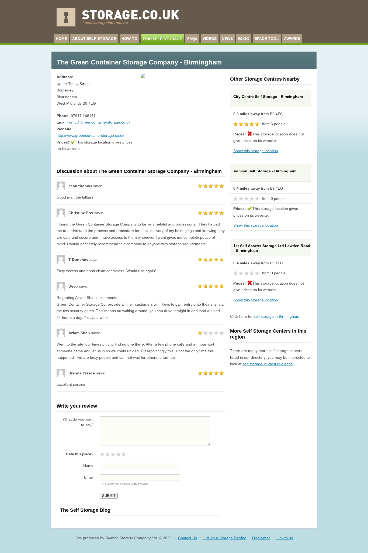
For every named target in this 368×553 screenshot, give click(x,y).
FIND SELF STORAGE (162, 39)
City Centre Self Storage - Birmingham (268, 96)
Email (88, 477)
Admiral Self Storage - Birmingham (264, 171)
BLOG (243, 38)
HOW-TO (129, 38)
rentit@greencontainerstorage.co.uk (99, 122)
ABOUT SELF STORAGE (94, 38)
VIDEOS (210, 38)
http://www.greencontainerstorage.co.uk (90, 135)
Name (88, 465)
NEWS (227, 38)
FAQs (192, 38)
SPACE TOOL (267, 38)
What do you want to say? (78, 422)
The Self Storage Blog (85, 510)
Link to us (284, 538)
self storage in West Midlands (267, 364)
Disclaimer (261, 538)
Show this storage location (255, 151)
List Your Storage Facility (224, 538)
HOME (61, 38)
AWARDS (292, 38)
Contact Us (187, 538)
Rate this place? (79, 454)
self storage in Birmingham (276, 316)
